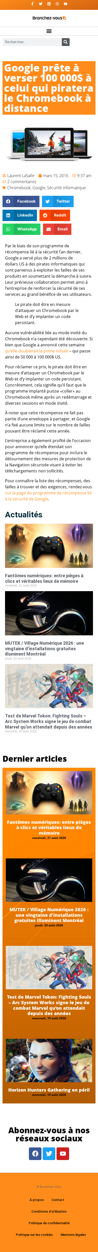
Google (38, 187)
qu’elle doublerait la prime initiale (36, 351)
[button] (49, 31)
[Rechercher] (66, 42)
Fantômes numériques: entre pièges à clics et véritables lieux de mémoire (44, 578)
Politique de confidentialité (49, 1223)
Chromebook (19, 187)
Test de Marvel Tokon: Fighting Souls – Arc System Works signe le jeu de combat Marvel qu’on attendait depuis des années (48, 721)
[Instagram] (57, 3)
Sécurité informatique (66, 187)
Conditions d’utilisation (49, 1211)
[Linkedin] (49, 3)
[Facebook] (35, 1153)
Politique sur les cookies (34, 1235)
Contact (58, 1200)
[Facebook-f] (32, 3)
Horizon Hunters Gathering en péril (49, 1090)
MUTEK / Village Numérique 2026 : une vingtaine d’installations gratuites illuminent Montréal (44, 648)
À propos (37, 1200)
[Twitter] (40, 3)
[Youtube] (65, 3)
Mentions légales (73, 1235)
